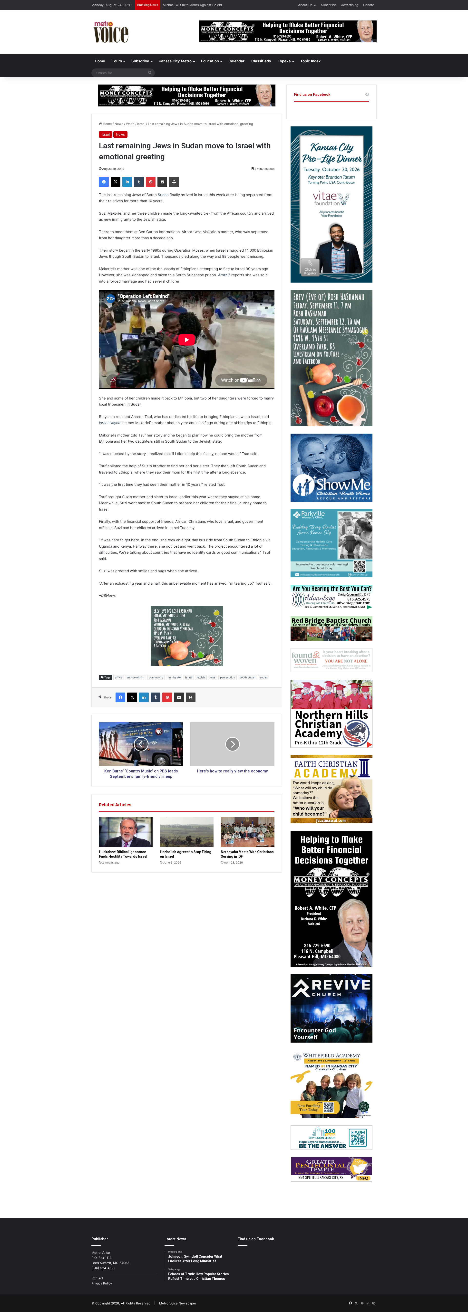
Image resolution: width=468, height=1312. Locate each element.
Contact (97, 1278)
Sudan (163, 194)
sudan (263, 677)
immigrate (174, 677)
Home (100, 61)
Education (210, 61)
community (156, 677)
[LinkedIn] (127, 182)
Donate (368, 5)
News (119, 124)
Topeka (284, 61)
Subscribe (328, 5)
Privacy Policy (101, 1283)
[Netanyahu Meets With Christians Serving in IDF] (247, 832)
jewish (201, 677)
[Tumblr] (139, 182)
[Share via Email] (162, 182)
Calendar (236, 61)
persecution (227, 677)
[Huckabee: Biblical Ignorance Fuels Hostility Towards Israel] (126, 832)
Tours (117, 61)
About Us (305, 5)
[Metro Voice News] (110, 32)
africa (118, 677)
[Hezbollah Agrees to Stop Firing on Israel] (187, 832)
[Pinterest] (151, 182)
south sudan (247, 677)
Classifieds (261, 61)
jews (212, 677)
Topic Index (310, 61)
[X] (115, 182)
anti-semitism (135, 677)
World (130, 124)
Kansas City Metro (175, 61)
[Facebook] (104, 182)
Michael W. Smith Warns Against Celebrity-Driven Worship (206, 5)
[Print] (174, 182)
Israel (141, 124)
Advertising (349, 5)
